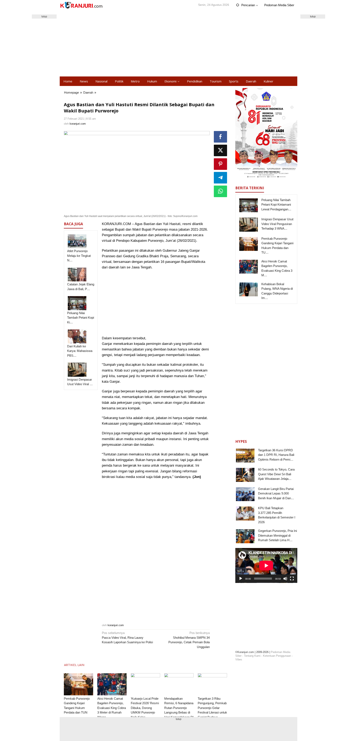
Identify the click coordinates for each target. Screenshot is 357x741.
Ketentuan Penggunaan (277, 655)
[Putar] (241, 579)
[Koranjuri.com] (81, 5)
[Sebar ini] (220, 137)
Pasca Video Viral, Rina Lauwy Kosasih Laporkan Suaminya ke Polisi (127, 637)
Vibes (238, 659)
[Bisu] (285, 579)
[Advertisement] (178, 43)
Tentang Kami (252, 655)
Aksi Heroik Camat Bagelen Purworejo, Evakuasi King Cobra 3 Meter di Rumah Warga (111, 708)
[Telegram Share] (220, 177)
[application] (266, 565)
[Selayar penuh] (292, 579)
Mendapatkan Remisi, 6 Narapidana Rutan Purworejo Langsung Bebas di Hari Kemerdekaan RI (179, 708)
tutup (44, 16)
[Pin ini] (220, 164)
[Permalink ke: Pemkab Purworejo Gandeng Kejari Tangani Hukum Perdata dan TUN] (78, 684)
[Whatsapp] (220, 191)
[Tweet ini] (220, 150)
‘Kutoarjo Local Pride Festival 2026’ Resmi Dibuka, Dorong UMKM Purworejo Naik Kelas (145, 708)
